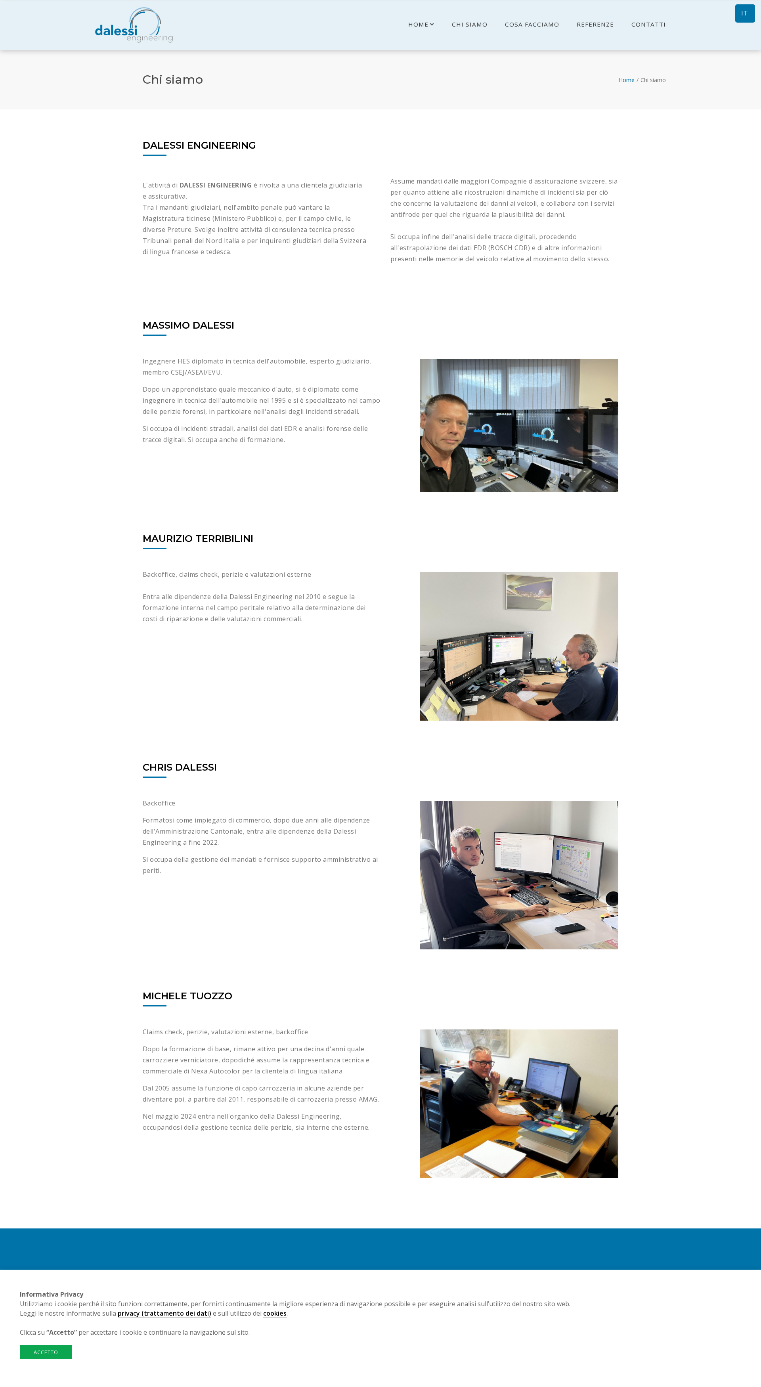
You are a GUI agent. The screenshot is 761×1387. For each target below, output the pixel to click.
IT (744, 13)
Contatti (648, 24)
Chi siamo (470, 24)
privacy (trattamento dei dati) (164, 1313)
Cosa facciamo (532, 24)
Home (418, 24)
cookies (275, 1313)
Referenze (595, 24)
